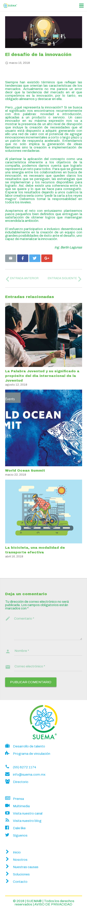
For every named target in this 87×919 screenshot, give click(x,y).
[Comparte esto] (22, 258)
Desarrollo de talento (29, 746)
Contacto (20, 881)
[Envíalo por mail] (10, 258)
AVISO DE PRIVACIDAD (53, 904)
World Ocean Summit (25, 470)
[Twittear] (34, 258)
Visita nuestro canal (27, 813)
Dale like (19, 828)
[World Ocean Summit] (43, 428)
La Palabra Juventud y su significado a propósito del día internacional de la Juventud (42, 375)
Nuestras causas (25, 867)
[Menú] (81, 5)
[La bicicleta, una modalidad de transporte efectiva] (43, 512)
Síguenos (20, 835)
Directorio (20, 782)
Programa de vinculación (31, 753)
